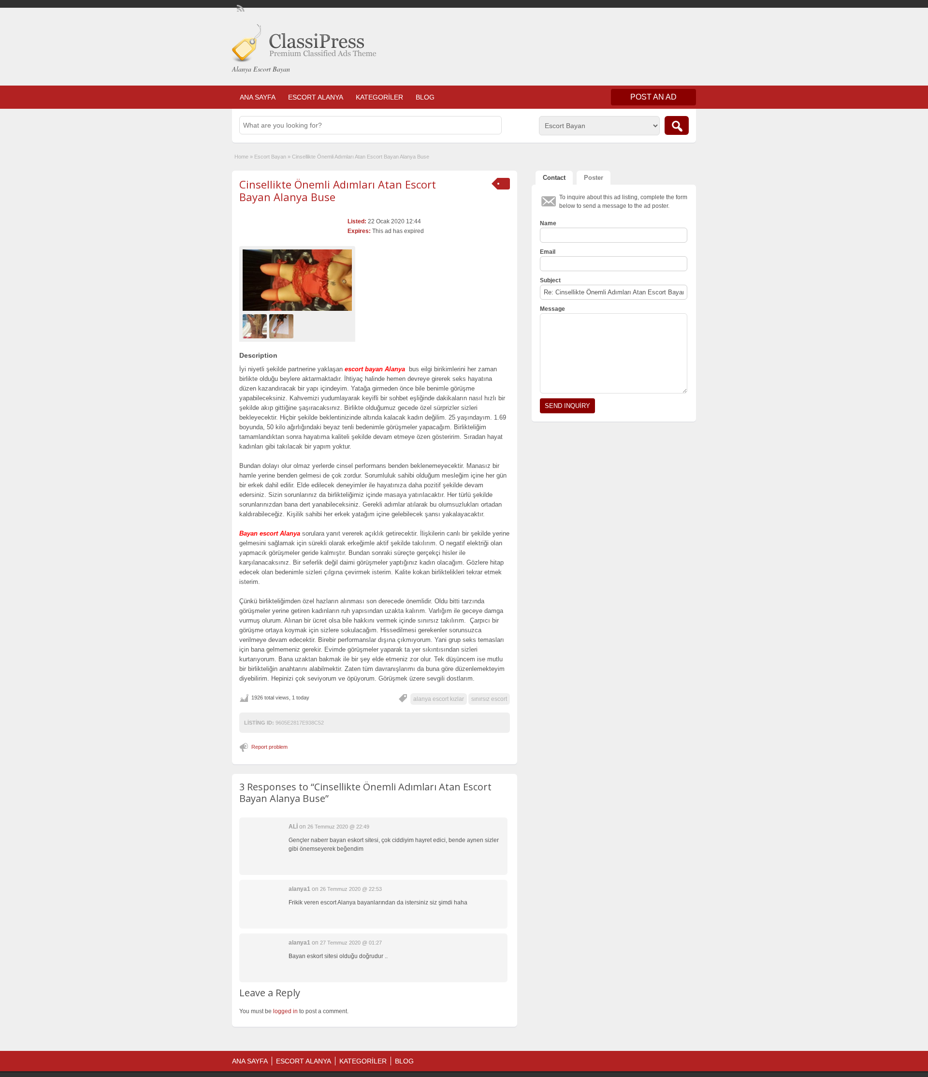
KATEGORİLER (379, 97)
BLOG (425, 97)
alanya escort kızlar (438, 699)
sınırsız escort (489, 699)
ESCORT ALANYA (315, 97)
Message (552, 309)
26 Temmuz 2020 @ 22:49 (338, 827)
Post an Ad (653, 97)
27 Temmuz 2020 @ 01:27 (351, 943)
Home (241, 157)
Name (548, 223)
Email (547, 251)
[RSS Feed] (240, 8)
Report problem (269, 747)
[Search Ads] (677, 125)
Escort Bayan (270, 157)
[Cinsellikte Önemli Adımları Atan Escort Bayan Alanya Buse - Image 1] (256, 325)
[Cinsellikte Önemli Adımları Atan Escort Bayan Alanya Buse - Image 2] (282, 325)
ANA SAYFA (258, 97)
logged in (285, 1011)
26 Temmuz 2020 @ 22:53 (351, 889)
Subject (550, 280)
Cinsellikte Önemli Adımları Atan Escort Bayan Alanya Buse (337, 190)
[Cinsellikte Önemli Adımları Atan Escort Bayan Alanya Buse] (297, 280)
